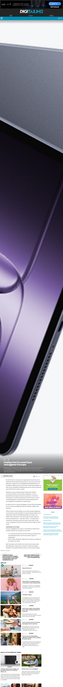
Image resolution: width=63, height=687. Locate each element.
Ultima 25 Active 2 (27, 568)
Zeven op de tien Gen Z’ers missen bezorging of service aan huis (31, 623)
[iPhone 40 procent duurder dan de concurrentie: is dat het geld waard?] (11, 584)
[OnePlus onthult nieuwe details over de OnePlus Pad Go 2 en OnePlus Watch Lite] (10, 660)
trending (51, 15)
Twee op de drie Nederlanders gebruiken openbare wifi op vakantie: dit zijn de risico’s (31, 637)
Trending (2, 565)
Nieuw (10, 15)
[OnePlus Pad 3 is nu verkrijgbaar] (31, 660)
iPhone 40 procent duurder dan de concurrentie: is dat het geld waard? (31, 582)
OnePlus (3, 550)
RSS (53, 512)
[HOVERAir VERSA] (11, 597)
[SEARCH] (61, 18)
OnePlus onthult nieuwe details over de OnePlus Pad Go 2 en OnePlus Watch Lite (10, 670)
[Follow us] (59, 18)
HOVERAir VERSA (27, 594)
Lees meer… (29, 573)
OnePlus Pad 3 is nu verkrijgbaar (30, 669)
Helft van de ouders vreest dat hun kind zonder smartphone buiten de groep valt (31, 610)
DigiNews (31, 565)
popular (31, 15)
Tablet (8, 550)
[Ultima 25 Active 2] (11, 571)
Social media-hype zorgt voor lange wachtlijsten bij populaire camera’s (51, 534)
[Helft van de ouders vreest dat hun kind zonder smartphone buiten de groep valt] (11, 611)
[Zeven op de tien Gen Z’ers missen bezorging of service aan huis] (11, 625)
